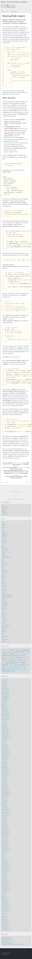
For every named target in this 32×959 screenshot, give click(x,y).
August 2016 (5, 871)
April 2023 (4, 744)
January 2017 (5, 863)
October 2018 (5, 833)
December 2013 (5, 924)
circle (3, 545)
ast (3, 482)
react (3, 611)
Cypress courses (15, 474)
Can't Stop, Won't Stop (7, 938)
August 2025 (5, 700)
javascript (4, 590)
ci (2, 544)
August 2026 (5, 680)
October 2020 (5, 794)
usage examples (15, 94)
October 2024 (5, 716)
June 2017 (4, 855)
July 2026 (4, 681)
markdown (4, 593)
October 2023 (5, 734)
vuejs (3, 638)
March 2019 (4, 825)
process (3, 512)
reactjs (3, 616)
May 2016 (4, 876)
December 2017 (5, 847)
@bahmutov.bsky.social (17, 463)
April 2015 (4, 898)
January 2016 (5, 883)
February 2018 (5, 843)
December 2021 (5, 771)
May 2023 (4, 742)
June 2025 (4, 703)
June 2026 (4, 683)
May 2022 (4, 762)
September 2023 (5, 736)
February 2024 (5, 728)
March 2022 (4, 766)
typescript (4, 631)
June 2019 (4, 820)
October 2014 (5, 908)
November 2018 (5, 832)
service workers (5, 625)
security (3, 621)
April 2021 (4, 784)
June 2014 (4, 914)
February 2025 (5, 709)
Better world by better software (14, 2)
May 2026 (4, 685)
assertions (4, 537)
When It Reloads (5, 941)
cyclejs (3, 554)
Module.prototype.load (9, 143)
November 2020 (5, 792)
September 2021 (5, 776)
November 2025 (5, 695)
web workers (4, 640)
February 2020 (5, 807)
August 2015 (5, 891)
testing (3, 628)
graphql (3, 577)
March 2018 (4, 842)
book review (4, 507)
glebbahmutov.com (8, 464)
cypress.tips (25, 470)
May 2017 (4, 857)
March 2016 (4, 880)
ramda (3, 610)
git (2, 573)
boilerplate (4, 540)
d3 (2, 558)
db (2, 560)
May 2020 (4, 802)
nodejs (7, 482)
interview (4, 587)
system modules (6, 109)
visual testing (5, 636)
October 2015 (5, 888)
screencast (4, 620)
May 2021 (4, 782)
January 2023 (5, 749)
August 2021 (5, 777)
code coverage (5, 549)
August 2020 (5, 797)
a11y (3, 525)
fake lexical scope (15, 357)
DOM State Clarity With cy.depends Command (12, 944)
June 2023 (4, 741)
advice (3, 506)
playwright (4, 603)
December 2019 (5, 810)
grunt (3, 578)
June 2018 (4, 838)
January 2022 (5, 769)
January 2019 (5, 828)
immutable (4, 585)
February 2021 (5, 787)
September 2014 (5, 909)
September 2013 (5, 929)
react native (4, 613)
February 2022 (5, 767)
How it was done (9, 98)
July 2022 (4, 759)
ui (2, 633)
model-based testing (6, 595)
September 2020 (5, 795)
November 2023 (5, 733)
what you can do (11, 7)
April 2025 (4, 706)
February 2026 (5, 690)
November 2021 (5, 772)
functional (4, 570)
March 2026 (4, 688)
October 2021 (5, 774)
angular (3, 532)
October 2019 (5, 814)
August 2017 (5, 852)
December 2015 (5, 885)
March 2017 (4, 860)
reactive (3, 615)
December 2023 (5, 731)
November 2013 (5, 926)
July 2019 (4, 819)
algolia (3, 530)
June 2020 (4, 800)
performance (4, 602)
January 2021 (5, 789)
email (3, 565)
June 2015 (4, 895)
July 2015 (4, 893)
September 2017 (5, 850)
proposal (4, 608)
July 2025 (4, 701)
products (4, 514)
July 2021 (4, 779)
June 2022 (4, 761)
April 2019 (4, 823)
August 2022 (5, 757)
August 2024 (5, 719)
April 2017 (4, 858)
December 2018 (5, 830)
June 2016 (4, 875)
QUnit (3, 524)
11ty (3, 522)
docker (3, 562)
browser (3, 542)
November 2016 (5, 866)
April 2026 (4, 686)
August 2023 (5, 738)
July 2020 (4, 799)
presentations (16, 466)
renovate (4, 618)
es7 (3, 568)
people (3, 511)
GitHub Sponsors (15, 473)
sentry (3, 623)
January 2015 (5, 903)
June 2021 (4, 781)
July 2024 (4, 721)
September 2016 (5, 870)
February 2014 (5, 921)
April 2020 (4, 804)
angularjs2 (4, 535)
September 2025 (5, 698)
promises (4, 606)
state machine (5, 626)
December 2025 (5, 693)
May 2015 (4, 896)
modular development (6, 597)
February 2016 (5, 881)
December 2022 (5, 751)
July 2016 (4, 873)
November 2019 (5, 812)
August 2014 (5, 911)
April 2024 (4, 724)
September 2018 (5, 835)
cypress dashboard (6, 557)
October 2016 (5, 868)
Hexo (7, 954)
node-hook (6, 144)
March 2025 (4, 708)
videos (22, 464)
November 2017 (5, 848)
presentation (4, 605)
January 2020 (5, 809)
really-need (15, 34)
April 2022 (4, 764)
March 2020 (4, 805)
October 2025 (5, 696)
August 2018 (5, 837)
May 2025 (4, 705)
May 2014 (4, 916)
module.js (26, 112)
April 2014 (4, 918)
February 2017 (5, 862)
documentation (5, 563)
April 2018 (4, 840)
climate (3, 509)
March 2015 (4, 899)
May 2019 (4, 822)
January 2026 (5, 691)
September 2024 (5, 718)
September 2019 (5, 815)
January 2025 (5, 711)
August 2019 (5, 817)
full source (6, 405)
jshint (3, 592)
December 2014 (5, 904)
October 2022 (5, 754)
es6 (3, 567)
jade (3, 588)
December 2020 (5, 790)
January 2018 (5, 845)
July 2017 (4, 853)
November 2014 (5, 906)
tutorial (3, 630)
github (3, 575)
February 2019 (5, 827)
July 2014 (4, 913)
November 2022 (5, 752)
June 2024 (4, 723)
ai (2, 529)
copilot (3, 552)
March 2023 (4, 746)
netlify (3, 598)
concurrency (4, 550)
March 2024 (4, 726)
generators (4, 572)
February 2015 (5, 901)
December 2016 (5, 865)
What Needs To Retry (6, 939)
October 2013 (5, 928)
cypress (3, 555)
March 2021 (4, 785)
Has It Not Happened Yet (7, 942)
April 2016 (4, 878)
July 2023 (4, 739)
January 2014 (5, 923)
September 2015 (5, 890)
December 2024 (5, 713)
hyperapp (4, 583)
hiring (3, 582)
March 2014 (4, 919)
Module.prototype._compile (10, 151)
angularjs (4, 534)
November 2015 (5, 886)
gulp (3, 580)
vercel (3, 635)
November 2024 (5, 714)
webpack (4, 641)
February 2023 (5, 747)
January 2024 (5, 729)
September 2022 (5, 756)
